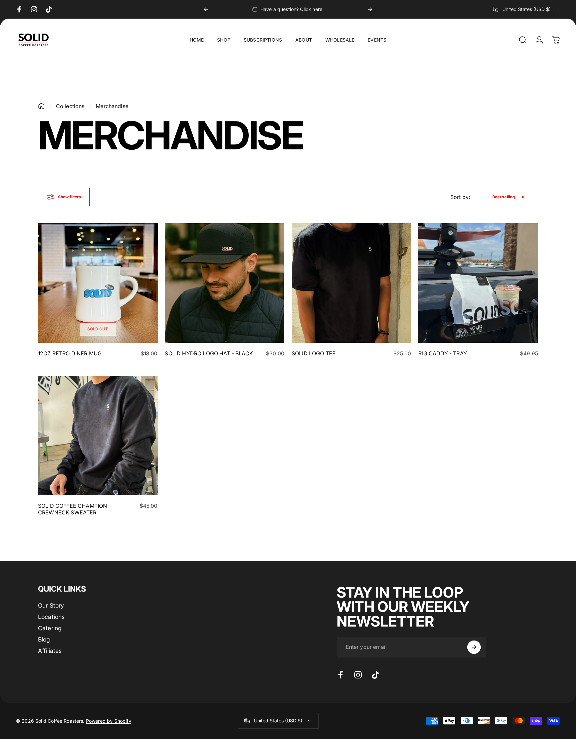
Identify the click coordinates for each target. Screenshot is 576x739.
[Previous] (206, 9)
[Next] (370, 9)
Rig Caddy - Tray (442, 353)
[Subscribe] (474, 647)
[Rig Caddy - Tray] (478, 283)
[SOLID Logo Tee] (351, 283)
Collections (70, 106)
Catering (50, 628)
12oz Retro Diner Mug (70, 353)
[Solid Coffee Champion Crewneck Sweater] (98, 435)
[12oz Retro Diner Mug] (98, 283)
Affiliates (50, 650)
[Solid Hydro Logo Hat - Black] (224, 283)
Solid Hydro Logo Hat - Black (209, 353)
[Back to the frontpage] (41, 106)
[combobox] (526, 9)
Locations (51, 616)
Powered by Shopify (108, 721)
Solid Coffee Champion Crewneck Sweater (72, 509)
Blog (44, 639)
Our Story (51, 605)
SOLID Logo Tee (314, 353)
